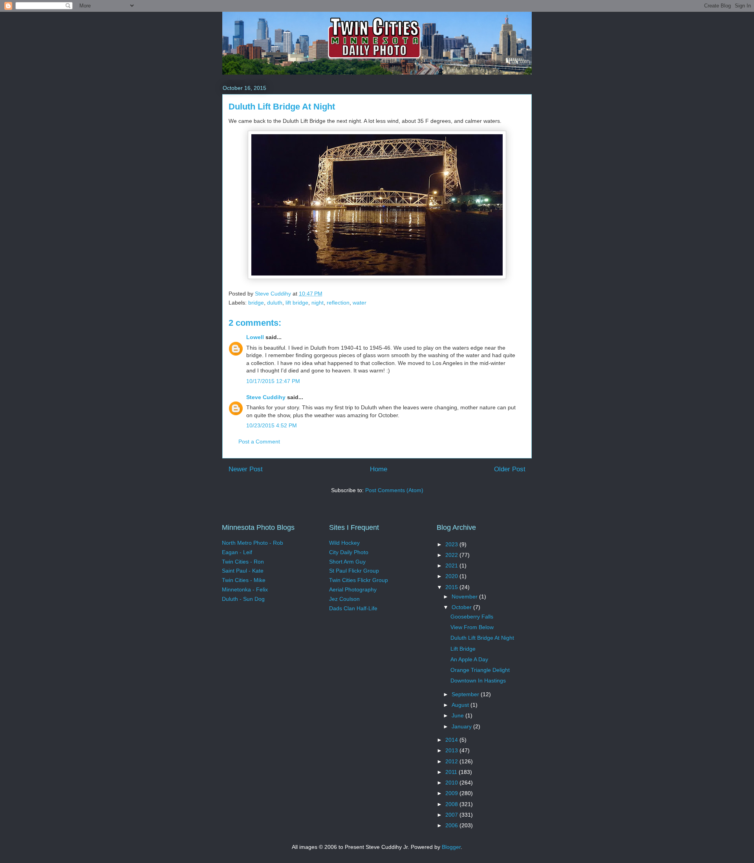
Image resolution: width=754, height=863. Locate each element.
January (462, 726)
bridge (256, 302)
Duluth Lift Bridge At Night (482, 638)
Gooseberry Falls (471, 616)
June (458, 715)
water (359, 302)
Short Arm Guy (347, 561)
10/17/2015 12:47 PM (273, 381)
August (461, 705)
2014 (452, 740)
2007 (452, 815)
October (462, 607)
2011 (452, 772)
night (317, 302)
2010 (452, 782)
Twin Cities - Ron (243, 561)
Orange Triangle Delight (480, 670)
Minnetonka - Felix (245, 589)
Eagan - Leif (237, 552)
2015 (452, 587)
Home (378, 469)
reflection (338, 302)
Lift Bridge (463, 649)
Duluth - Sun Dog (243, 599)
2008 (452, 804)
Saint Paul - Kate (243, 570)
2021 (452, 565)
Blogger (451, 847)
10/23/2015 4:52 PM (271, 425)
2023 (452, 544)
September (466, 694)
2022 (452, 555)
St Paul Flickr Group (354, 570)
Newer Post (246, 469)
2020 (452, 576)
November (465, 596)
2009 (452, 793)
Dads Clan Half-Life (353, 608)
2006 (452, 825)
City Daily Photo (348, 552)
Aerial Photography (353, 589)
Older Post (509, 469)
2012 (452, 761)
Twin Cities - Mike (243, 580)
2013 (452, 750)
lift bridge (296, 302)
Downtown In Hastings (478, 680)
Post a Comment (259, 441)
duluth (274, 302)
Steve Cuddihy (265, 397)
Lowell (255, 337)
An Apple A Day (469, 659)
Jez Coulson (344, 599)
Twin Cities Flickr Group (358, 580)
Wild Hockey (344, 543)
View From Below (472, 627)
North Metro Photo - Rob (252, 543)
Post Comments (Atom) (394, 490)
